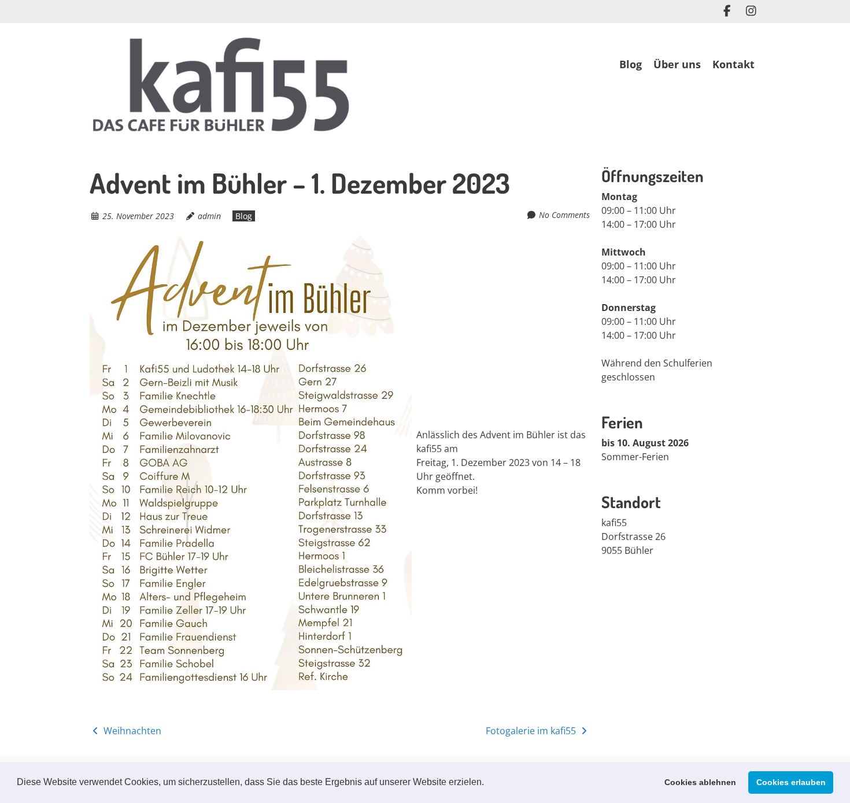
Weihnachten (131, 730)
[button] (488, 783)
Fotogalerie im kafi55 (532, 730)
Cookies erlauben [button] (791, 782)
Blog (630, 64)
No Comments (564, 214)
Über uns (677, 64)
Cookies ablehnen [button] (700, 782)
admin (209, 215)
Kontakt (733, 64)
